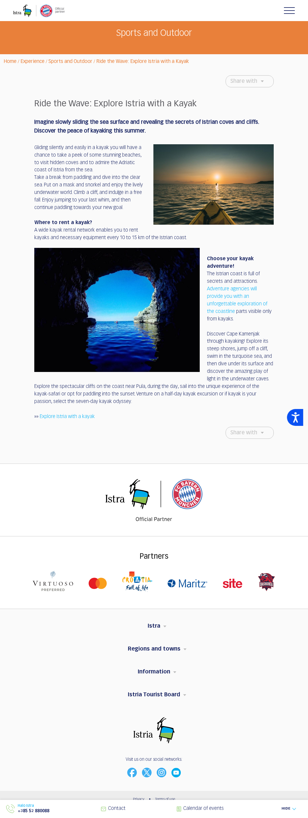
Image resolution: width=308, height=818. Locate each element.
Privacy (138, 799)
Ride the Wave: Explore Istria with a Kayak (142, 61)
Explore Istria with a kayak (67, 416)
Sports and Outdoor (70, 61)
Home (10, 61)
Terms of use (165, 799)
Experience (32, 61)
